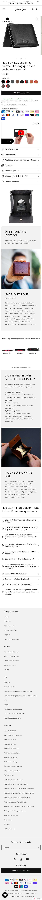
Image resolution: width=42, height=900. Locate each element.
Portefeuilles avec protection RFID (16, 784)
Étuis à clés (8, 820)
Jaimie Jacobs (14, 890)
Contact (6, 670)
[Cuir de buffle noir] (12, 81)
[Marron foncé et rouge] (36, 81)
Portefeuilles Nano (10, 744)
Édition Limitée (9, 775)
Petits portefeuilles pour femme (15, 811)
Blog (5, 700)
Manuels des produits (11, 661)
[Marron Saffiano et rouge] (8, 86)
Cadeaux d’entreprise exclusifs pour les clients (20, 696)
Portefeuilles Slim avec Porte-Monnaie (17, 797)
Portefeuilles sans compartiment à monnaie (19, 806)
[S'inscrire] (38, 847)
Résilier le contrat (21, 871)
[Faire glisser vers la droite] (25, 59)
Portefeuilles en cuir (11, 757)
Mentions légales (15, 896)
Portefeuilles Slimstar (11, 748)
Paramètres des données (12, 718)
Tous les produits (10, 730)
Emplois (6, 704)
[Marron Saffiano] (3, 86)
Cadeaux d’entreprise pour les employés (18, 691)
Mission (6, 617)
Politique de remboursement (13, 709)
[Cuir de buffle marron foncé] (17, 81)
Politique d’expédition (28, 896)
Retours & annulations (11, 656)
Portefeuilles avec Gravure (13, 780)
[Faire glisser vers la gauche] (17, 59)
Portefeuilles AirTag (10, 762)
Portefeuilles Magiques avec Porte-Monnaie (19, 793)
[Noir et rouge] (8, 81)
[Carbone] (22, 81)
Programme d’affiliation (12, 639)
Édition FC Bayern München (13, 766)
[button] (4, 9)
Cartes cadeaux (9, 829)
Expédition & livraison (11, 652)
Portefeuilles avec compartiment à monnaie (19, 788)
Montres (6, 824)
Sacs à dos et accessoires (13, 735)
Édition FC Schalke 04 (11, 771)
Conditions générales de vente (14, 713)
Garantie (7, 682)
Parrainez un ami (10, 687)
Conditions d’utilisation (30, 893)
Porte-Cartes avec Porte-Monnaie (15, 802)
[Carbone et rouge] (26, 81)
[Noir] (3, 81)
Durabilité (7, 621)
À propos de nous (10, 665)
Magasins (7, 634)
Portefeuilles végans (11, 815)
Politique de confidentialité (14, 893)
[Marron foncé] (31, 81)
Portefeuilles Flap (10, 739)
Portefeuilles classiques (12, 753)
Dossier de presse (10, 626)
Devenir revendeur (10, 630)
